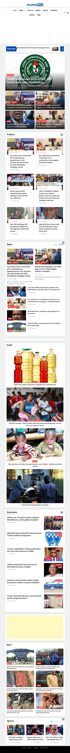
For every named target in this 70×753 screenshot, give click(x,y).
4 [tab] (57, 721)
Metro (38, 10)
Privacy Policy (44, 747)
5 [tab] (60, 721)
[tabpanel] (15, 734)
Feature (32, 420)
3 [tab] (55, 721)
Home (15, 10)
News (21, 10)
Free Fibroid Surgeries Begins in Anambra (35, 505)
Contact (29, 747)
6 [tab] (62, 721)
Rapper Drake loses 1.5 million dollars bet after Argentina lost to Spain (35, 739)
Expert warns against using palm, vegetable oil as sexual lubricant (35, 384)
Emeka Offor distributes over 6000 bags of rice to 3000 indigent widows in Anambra (49, 107)
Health (45, 10)
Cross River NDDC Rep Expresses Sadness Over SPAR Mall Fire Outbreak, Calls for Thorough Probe (19, 127)
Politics (30, 10)
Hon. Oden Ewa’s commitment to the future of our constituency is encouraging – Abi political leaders (49, 127)
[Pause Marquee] (62, 48)
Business (54, 10)
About (24, 747)
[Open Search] (65, 12)
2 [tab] (53, 721)
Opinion (44, 102)
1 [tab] (51, 721)
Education (59, 518)
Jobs (39, 15)
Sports (32, 15)
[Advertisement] (35, 30)
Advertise (35, 747)
